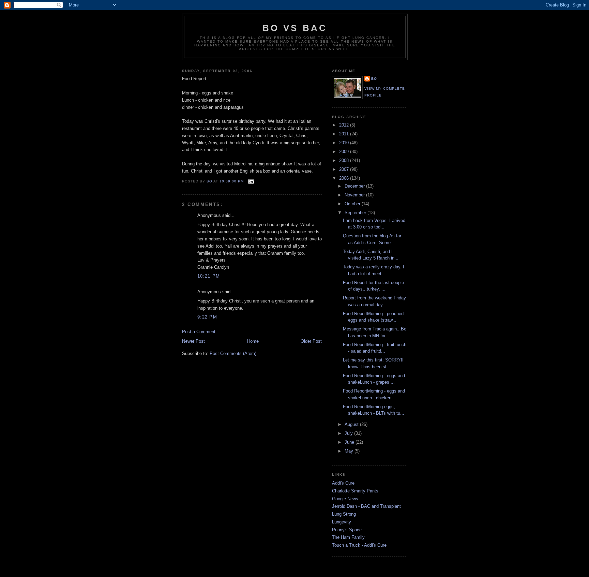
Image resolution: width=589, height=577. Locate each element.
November (355, 194)
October (353, 203)
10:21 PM (208, 276)
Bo (374, 78)
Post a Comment (198, 331)
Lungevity (341, 521)
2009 (344, 151)
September (356, 212)
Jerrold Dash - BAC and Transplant (366, 506)
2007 (344, 169)
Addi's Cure (343, 483)
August (352, 424)
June (350, 442)
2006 (344, 178)
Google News (345, 498)
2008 (344, 160)
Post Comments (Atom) (233, 353)
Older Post (311, 341)
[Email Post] (251, 181)
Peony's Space (347, 529)
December (355, 186)
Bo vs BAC (295, 28)
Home (253, 341)
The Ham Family (348, 537)
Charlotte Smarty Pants (355, 490)
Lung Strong (344, 514)
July (349, 433)
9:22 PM (207, 317)
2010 (344, 142)
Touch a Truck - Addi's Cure (359, 545)
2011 (344, 133)
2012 (344, 125)
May (349, 451)
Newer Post (193, 341)
